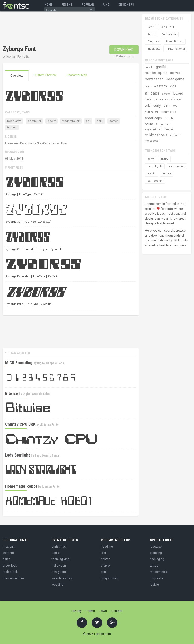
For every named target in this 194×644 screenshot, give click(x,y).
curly (157, 105)
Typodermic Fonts (47, 455)
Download (124, 50)
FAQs (103, 611)
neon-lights (154, 166)
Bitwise (11, 393)
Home (48, 4)
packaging (157, 559)
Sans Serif (167, 27)
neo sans (175, 135)
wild (148, 106)
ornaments (168, 112)
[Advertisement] (62, 29)
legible (154, 584)
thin (167, 105)
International (176, 48)
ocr (88, 121)
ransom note (159, 572)
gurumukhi (151, 112)
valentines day (62, 578)
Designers (126, 4)
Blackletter (154, 48)
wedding (57, 584)
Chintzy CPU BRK (20, 424)
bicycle (149, 67)
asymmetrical (153, 129)
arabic (151, 173)
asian (6, 559)
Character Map (76, 75)
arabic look (10, 572)
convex (175, 73)
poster (113, 121)
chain (148, 99)
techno (12, 127)
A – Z (106, 4)
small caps (153, 118)
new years (59, 572)
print (104, 572)
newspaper (154, 79)
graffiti (161, 67)
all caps (152, 93)
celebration (177, 166)
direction (169, 129)
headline (107, 546)
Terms (90, 611)
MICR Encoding (18, 362)
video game (175, 79)
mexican (9, 546)
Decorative (14, 121)
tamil (148, 86)
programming (110, 578)
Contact (117, 611)
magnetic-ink (71, 121)
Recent (67, 4)
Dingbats (153, 41)
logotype (156, 546)
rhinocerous (161, 99)
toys (175, 105)
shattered (176, 99)
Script (151, 34)
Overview (16, 75)
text (103, 553)
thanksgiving (60, 559)
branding (156, 553)
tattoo (154, 565)
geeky (51, 121)
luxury (164, 159)
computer (34, 121)
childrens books (156, 135)
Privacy (76, 611)
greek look (10, 565)
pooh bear (165, 124)
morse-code (151, 140)
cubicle (169, 118)
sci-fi (100, 121)
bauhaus (151, 124)
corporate (156, 578)
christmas (59, 546)
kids (173, 86)
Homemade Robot (21, 486)
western (160, 86)
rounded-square (156, 73)
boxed (178, 93)
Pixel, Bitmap (174, 41)
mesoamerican (13, 578)
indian (166, 173)
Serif (150, 27)
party (150, 159)
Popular (88, 4)
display (106, 565)
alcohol (166, 93)
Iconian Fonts (15, 56)
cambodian (155, 180)
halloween (59, 565)
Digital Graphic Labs (50, 363)
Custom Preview (45, 75)
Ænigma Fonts (49, 424)
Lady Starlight (17, 455)
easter (56, 553)
